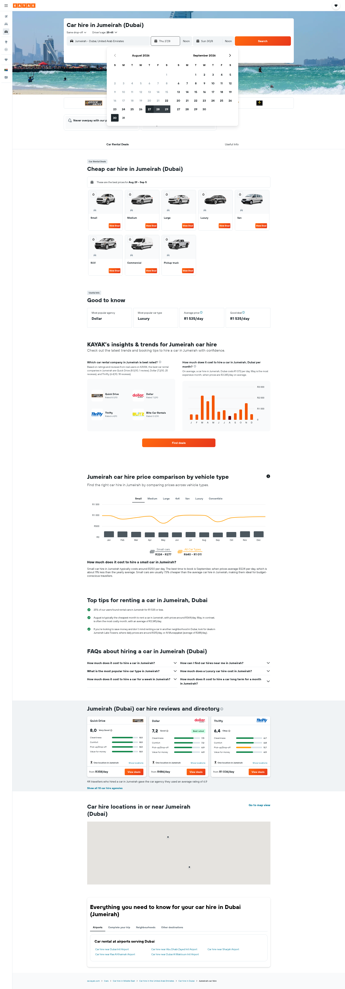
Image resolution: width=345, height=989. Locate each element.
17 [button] (123, 100)
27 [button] (149, 109)
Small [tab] (138, 498)
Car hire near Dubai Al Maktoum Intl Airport (175, 954)
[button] (6, 6)
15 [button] (166, 92)
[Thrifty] (262, 721)
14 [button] (158, 92)
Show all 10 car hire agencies (105, 788)
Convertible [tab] (215, 498)
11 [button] (132, 92)
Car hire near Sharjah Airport (223, 949)
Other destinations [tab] (172, 927)
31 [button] (123, 118)
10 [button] (123, 92)
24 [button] (123, 109)
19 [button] (140, 100)
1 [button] (166, 74)
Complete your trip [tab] (119, 927)
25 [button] (132, 109)
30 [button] (115, 118)
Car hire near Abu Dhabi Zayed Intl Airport (174, 949)
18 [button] (132, 100)
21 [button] (158, 100)
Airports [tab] (97, 927)
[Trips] (6, 59)
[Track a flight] (6, 49)
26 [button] (140, 109)
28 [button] (158, 109)
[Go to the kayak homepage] (24, 5)
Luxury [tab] (199, 498)
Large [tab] (166, 498)
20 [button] (149, 100)
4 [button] (132, 83)
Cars (106, 980)
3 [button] (123, 83)
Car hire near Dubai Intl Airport (112, 949)
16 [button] (115, 100)
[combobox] (77, 32)
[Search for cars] (6, 31)
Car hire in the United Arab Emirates (156, 980)
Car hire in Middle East (124, 980)
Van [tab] (187, 498)
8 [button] (166, 83)
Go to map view (259, 805)
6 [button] (149, 83)
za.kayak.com (93, 980)
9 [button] (115, 92)
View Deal (114, 225)
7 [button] (158, 83)
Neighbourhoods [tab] (145, 927)
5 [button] (141, 83)
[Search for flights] (6, 16)
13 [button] (149, 92)
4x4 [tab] (177, 498)
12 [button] (140, 92)
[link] (178, 442)
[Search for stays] (6, 24)
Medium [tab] (152, 498)
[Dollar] (200, 721)
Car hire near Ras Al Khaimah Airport (115, 954)
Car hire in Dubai (186, 980)
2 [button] (115, 83)
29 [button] (166, 109)
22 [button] (166, 100)
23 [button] (114, 109)
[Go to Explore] (6, 42)
